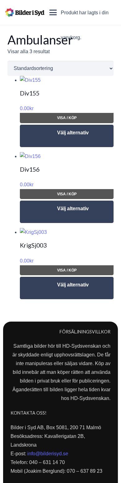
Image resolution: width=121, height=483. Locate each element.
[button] (53, 12)
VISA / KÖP (67, 118)
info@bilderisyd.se (47, 453)
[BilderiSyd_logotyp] (24, 12)
